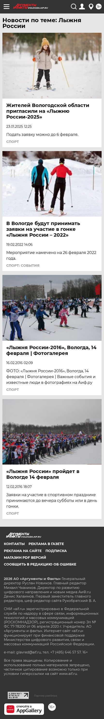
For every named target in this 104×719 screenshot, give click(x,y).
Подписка (56, 551)
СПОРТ (12, 141)
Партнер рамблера (45, 695)
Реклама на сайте (23, 551)
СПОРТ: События (22, 265)
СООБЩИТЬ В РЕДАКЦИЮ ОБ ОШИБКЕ (40, 564)
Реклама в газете (46, 544)
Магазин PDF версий (25, 557)
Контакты (14, 544)
